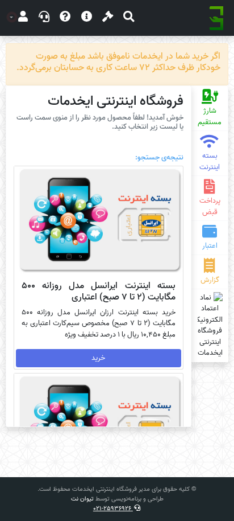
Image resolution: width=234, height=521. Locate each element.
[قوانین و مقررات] (107, 18)
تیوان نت (82, 499)
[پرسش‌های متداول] (65, 18)
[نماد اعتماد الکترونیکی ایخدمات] (209, 325)
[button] (128, 18)
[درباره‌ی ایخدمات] (86, 18)
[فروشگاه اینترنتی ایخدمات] (216, 18)
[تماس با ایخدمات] (44, 18)
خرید (98, 358)
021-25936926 (113, 508)
